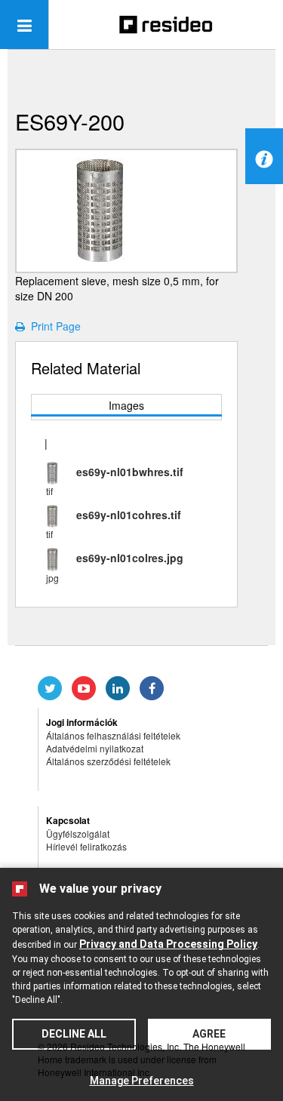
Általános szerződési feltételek (108, 761)
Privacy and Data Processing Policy (168, 944)
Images (126, 405)
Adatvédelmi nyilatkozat (94, 748)
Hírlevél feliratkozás (86, 846)
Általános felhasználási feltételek (113, 735)
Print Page (53, 326)
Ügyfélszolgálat (77, 833)
